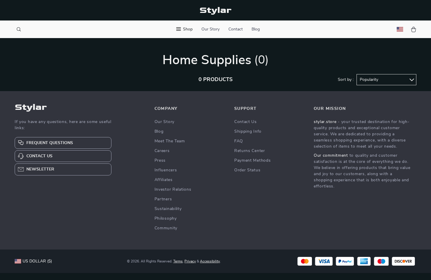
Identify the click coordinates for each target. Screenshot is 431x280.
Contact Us (245, 122)
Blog (256, 29)
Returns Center (249, 151)
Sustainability (168, 209)
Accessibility (210, 261)
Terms (178, 261)
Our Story (210, 29)
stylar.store (325, 122)
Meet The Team (170, 141)
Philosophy (166, 218)
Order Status (247, 170)
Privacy (190, 261)
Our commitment (331, 155)
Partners (163, 199)
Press (160, 160)
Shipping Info (248, 131)
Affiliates (164, 180)
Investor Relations (173, 189)
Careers (162, 151)
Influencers (166, 170)
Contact (235, 29)
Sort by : (346, 80)
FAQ (238, 141)
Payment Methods (252, 160)
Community (166, 228)
